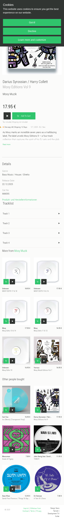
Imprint (25, 508)
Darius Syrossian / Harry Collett (25, 82)
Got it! (32, 22)
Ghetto (26, 174)
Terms (32, 511)
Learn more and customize (32, 40)
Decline (32, 31)
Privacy (38, 511)
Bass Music (7, 174)
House (18, 174)
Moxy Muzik (10, 94)
